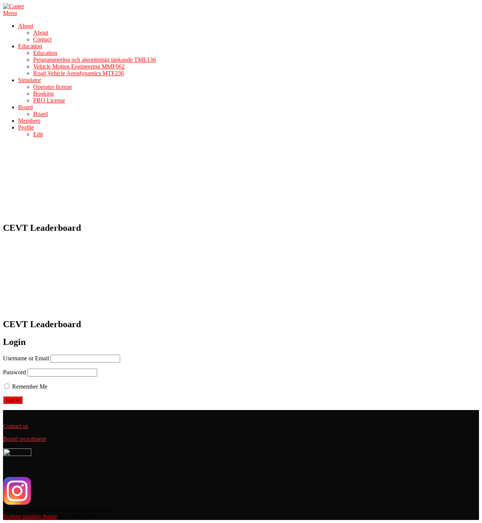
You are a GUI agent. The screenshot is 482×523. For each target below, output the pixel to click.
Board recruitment (24, 439)
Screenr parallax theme (30, 516)
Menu (10, 13)
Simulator (29, 80)
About (25, 26)
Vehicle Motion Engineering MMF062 (79, 66)
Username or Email (26, 358)
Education (30, 46)
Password (14, 372)
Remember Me (29, 386)
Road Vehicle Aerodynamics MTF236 (78, 73)
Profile (26, 127)
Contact (42, 39)
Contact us (15, 426)
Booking (43, 93)
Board (25, 107)
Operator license (52, 87)
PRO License (49, 100)
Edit (38, 134)
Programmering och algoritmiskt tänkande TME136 (94, 59)
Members (29, 120)
